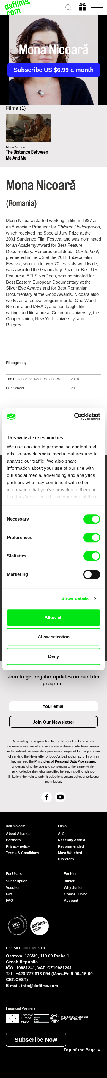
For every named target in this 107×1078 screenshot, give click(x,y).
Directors (66, 859)
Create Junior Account (75, 897)
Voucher (13, 888)
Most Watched (70, 853)
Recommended (71, 846)
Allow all (53, 617)
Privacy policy (18, 846)
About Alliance (18, 834)
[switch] (91, 537)
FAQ (9, 900)
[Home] (17, 7)
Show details (75, 598)
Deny (53, 656)
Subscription (16, 881)
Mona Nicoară (16, 147)
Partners (13, 840)
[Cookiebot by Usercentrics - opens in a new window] (75, 416)
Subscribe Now (36, 1039)
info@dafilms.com (39, 985)
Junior (69, 881)
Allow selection (54, 636)
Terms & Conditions (22, 853)
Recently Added (71, 840)
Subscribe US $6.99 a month (54, 70)
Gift (9, 894)
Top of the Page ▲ (82, 1049)
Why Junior (73, 888)
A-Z (61, 834)
